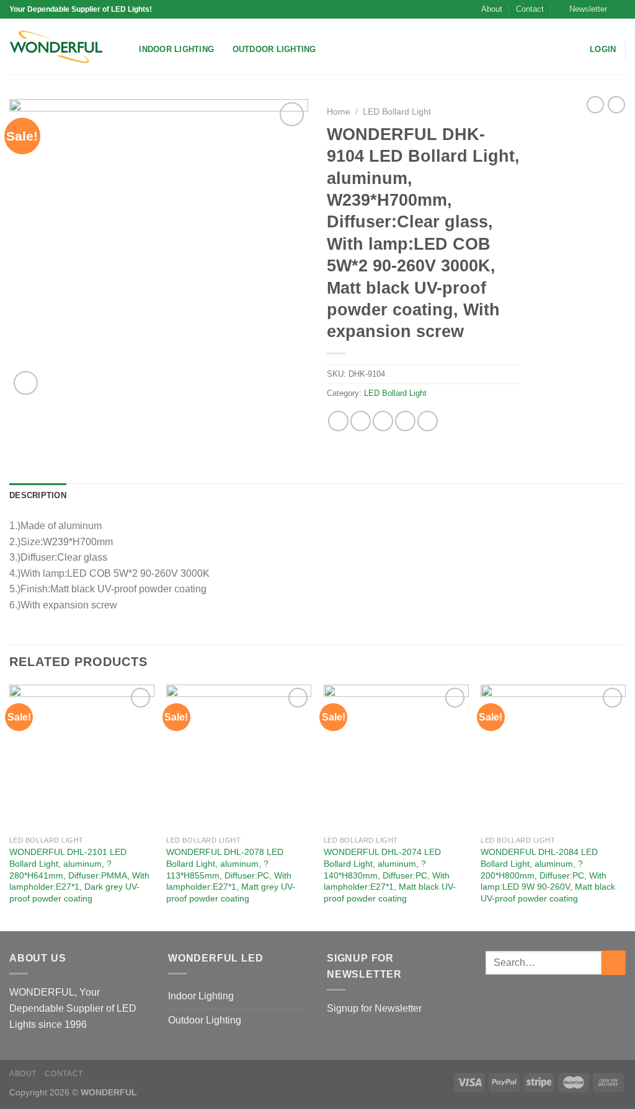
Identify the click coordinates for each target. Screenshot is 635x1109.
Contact (530, 9)
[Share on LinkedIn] (427, 421)
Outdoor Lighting (274, 49)
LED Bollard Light (397, 111)
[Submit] (614, 962)
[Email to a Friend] (383, 421)
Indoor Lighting (176, 49)
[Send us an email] (619, 9)
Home (338, 111)
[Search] (125, 49)
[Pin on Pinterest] (405, 421)
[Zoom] (26, 383)
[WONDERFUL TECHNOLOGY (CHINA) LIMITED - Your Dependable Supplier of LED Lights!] (55, 46)
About (491, 9)
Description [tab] (37, 495)
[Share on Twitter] (360, 421)
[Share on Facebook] (338, 421)
